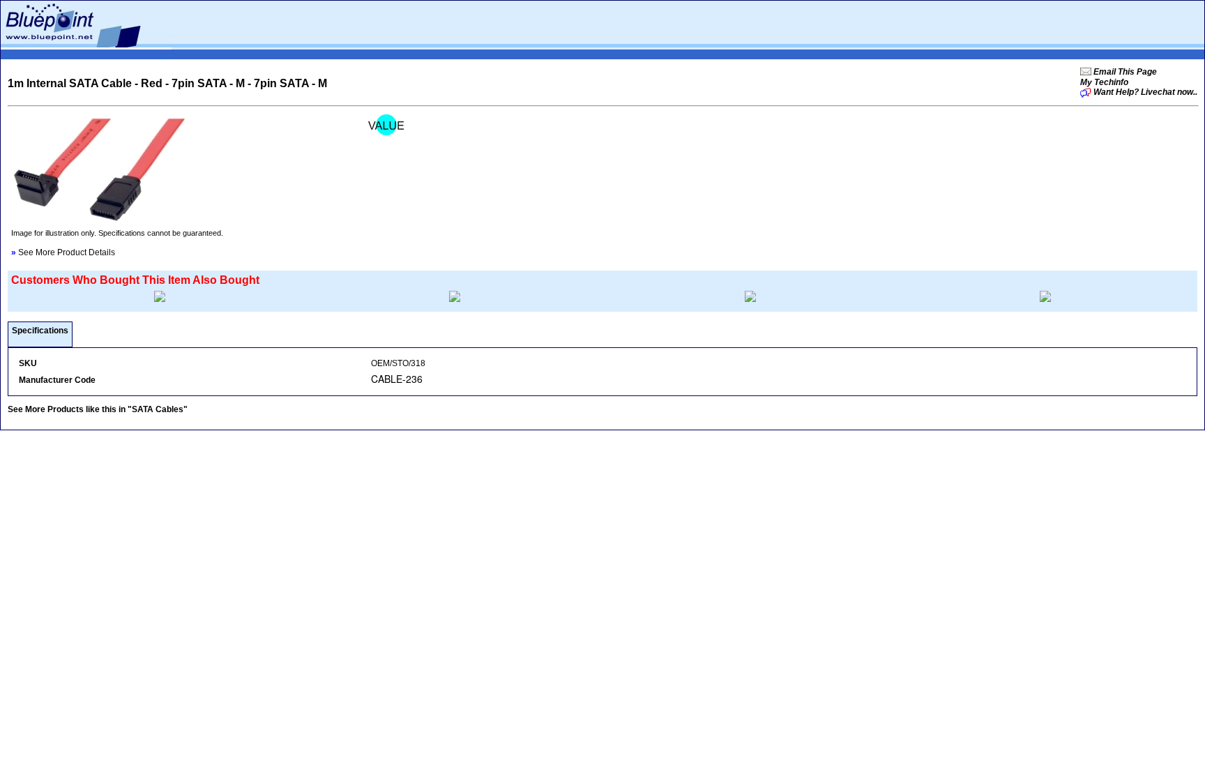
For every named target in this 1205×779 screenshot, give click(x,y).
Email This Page (1124, 72)
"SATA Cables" (158, 409)
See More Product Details (63, 252)
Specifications (40, 330)
